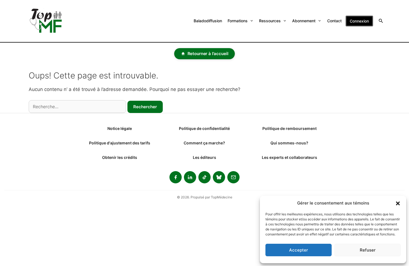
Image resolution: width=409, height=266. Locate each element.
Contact (334, 20)
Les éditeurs (204, 157)
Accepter (298, 250)
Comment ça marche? (204, 143)
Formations (238, 20)
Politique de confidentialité (204, 128)
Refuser (368, 250)
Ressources (270, 20)
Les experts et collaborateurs (289, 157)
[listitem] (175, 177)
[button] (398, 203)
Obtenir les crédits (119, 157)
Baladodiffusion (208, 20)
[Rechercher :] (77, 106)
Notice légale (119, 128)
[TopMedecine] (49, 21)
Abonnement (304, 20)
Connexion (359, 21)
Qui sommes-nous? (289, 143)
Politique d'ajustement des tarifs (119, 143)
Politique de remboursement (289, 128)
